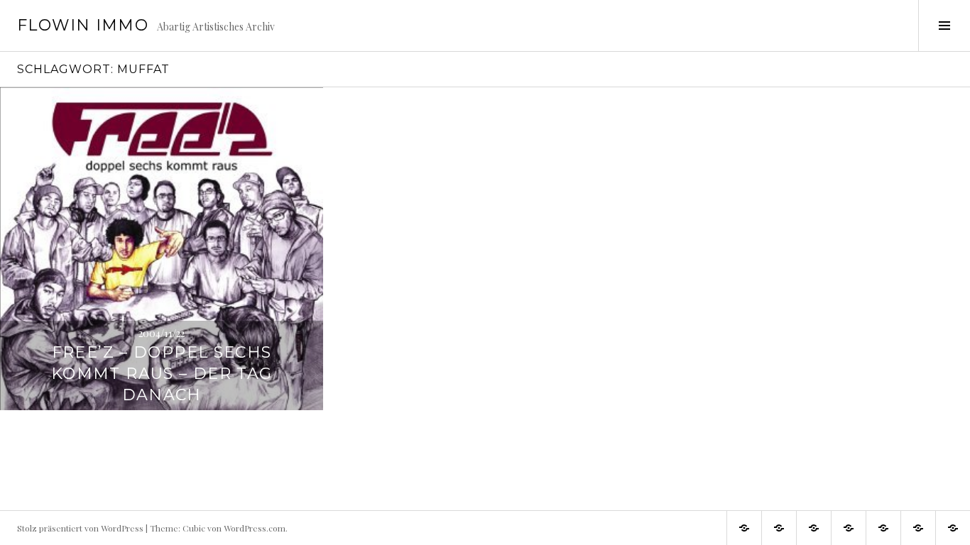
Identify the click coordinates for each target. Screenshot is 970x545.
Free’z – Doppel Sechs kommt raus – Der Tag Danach (162, 373)
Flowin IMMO (82, 25)
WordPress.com (254, 528)
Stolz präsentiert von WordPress (80, 528)
